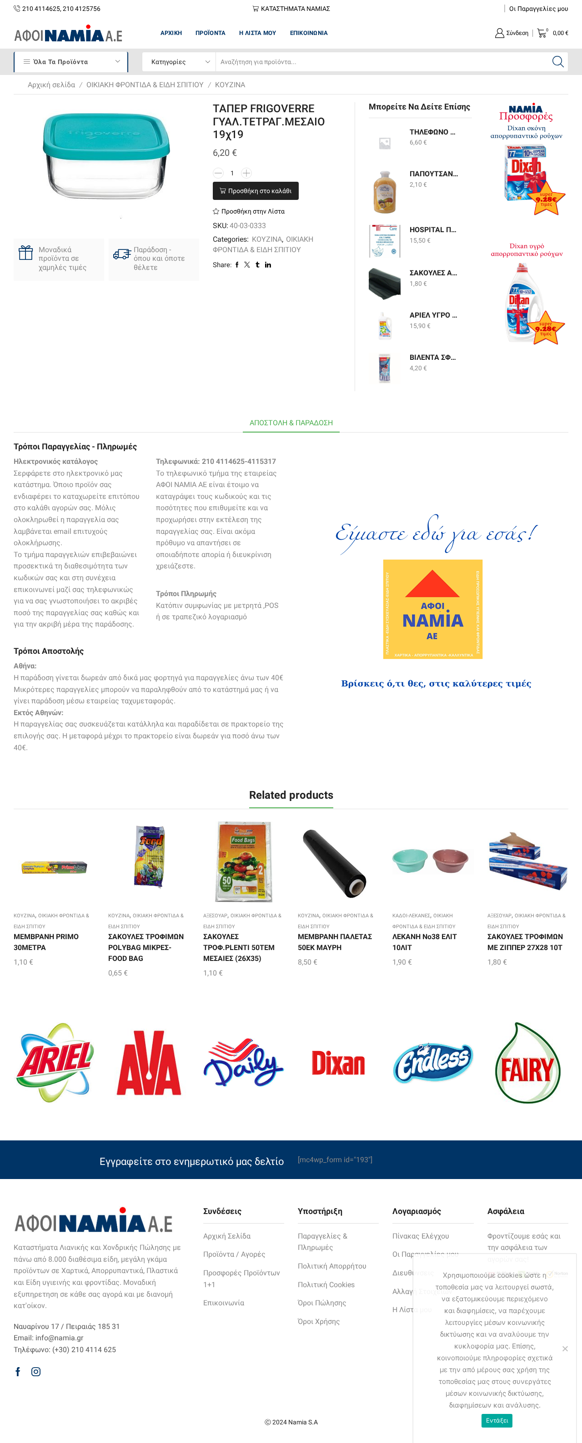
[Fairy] (527, 1063)
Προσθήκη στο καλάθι (260, 190)
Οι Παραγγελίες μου (538, 8)
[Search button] (558, 61)
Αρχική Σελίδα (227, 1236)
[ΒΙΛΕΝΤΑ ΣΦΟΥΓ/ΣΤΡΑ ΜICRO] (385, 368)
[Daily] (243, 1062)
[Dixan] (338, 1062)
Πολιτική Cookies (326, 1284)
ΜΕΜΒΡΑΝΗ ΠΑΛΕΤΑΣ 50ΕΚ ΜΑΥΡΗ (335, 942)
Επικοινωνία (309, 33)
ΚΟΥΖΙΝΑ (230, 84)
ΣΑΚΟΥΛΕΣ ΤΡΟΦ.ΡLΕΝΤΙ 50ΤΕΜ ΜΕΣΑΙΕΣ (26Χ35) (239, 947)
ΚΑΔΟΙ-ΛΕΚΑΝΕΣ (411, 916)
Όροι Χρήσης (319, 1321)
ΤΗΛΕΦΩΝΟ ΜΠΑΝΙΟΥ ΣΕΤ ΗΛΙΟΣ (435, 132)
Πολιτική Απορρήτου (332, 1266)
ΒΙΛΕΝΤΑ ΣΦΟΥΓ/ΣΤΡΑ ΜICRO (435, 357)
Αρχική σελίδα (51, 84)
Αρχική (171, 33)
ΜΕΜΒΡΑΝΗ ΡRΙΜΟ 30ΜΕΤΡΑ (46, 942)
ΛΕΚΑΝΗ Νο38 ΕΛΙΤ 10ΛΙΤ (424, 942)
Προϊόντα (211, 33)
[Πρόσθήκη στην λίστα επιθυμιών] (38, 865)
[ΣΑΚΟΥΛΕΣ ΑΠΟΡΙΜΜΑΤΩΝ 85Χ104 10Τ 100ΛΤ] (385, 284)
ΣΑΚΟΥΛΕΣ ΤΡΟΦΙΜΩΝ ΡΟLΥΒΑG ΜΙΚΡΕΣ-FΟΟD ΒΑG (146, 947)
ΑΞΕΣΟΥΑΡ (215, 916)
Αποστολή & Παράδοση (291, 422)
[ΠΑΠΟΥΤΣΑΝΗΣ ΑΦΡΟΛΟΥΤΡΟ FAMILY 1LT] (385, 191)
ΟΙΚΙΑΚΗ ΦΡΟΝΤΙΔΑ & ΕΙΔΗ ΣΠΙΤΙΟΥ (145, 84)
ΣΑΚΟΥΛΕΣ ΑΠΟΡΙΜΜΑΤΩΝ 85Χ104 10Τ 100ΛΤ (435, 273)
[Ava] (148, 1062)
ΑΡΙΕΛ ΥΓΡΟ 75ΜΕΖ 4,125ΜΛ (435, 315)
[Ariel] (54, 1062)
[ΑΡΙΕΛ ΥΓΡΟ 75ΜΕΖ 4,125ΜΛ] (385, 326)
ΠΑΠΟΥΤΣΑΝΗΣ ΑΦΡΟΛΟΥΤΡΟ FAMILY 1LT (435, 173)
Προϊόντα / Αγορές (234, 1254)
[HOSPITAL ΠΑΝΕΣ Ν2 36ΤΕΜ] (385, 241)
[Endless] (432, 1062)
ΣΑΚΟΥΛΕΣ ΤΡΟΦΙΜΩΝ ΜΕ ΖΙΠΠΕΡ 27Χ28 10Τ (525, 942)
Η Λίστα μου (257, 33)
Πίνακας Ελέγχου (420, 1236)
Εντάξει (497, 1420)
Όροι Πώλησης (322, 1303)
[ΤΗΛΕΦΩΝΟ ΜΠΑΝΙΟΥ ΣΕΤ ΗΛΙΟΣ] (385, 143)
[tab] (291, 423)
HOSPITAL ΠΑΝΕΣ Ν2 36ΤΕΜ (435, 229)
